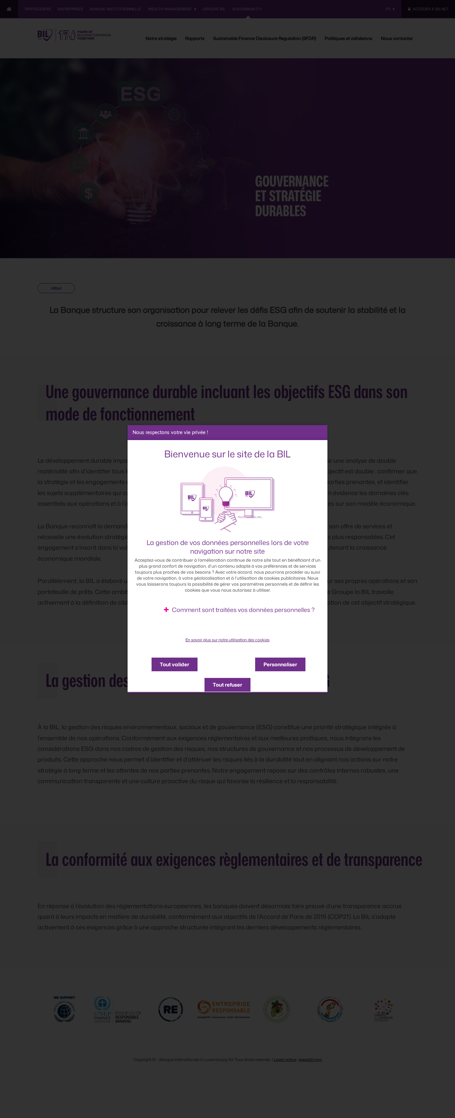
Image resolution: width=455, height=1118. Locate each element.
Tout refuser (227, 684)
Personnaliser (280, 664)
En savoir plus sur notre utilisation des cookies (227, 640)
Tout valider (174, 664)
